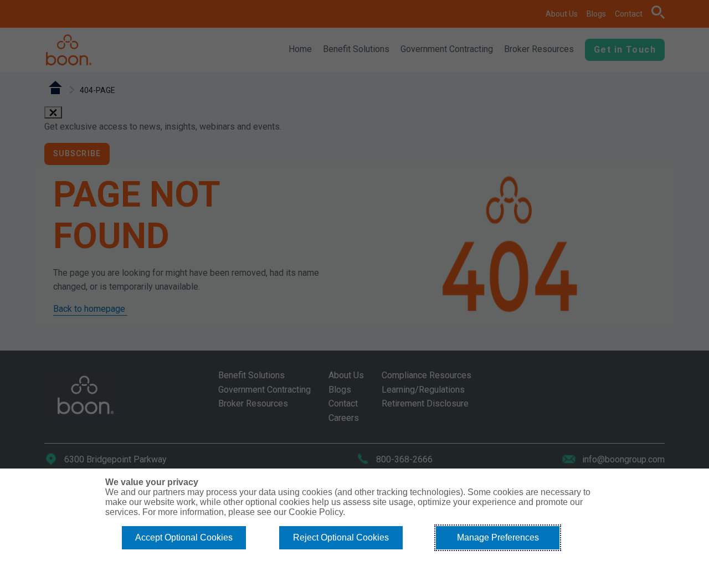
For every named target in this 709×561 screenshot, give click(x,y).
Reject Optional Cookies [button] (341, 537)
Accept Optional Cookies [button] (184, 537)
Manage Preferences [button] (498, 537)
